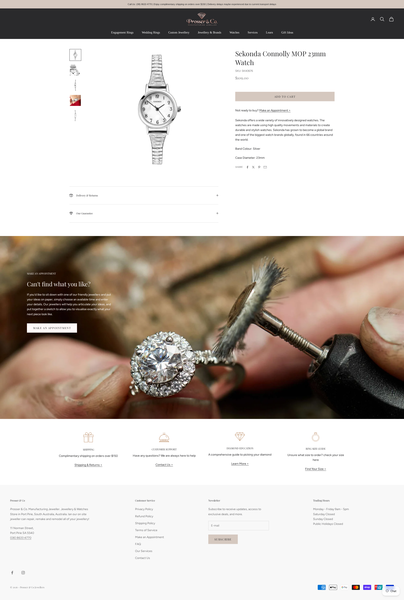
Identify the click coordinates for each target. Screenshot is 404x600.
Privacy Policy (144, 509)
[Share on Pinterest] (259, 167)
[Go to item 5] (75, 115)
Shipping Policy (145, 523)
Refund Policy (144, 516)
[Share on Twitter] (253, 167)
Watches (234, 32)
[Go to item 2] (75, 70)
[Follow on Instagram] (23, 573)
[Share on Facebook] (247, 167)
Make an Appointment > (275, 110)
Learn (269, 32)
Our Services (143, 551)
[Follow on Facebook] (12, 573)
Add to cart (285, 96)
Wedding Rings (151, 32)
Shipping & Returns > (88, 465)
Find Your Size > (315, 469)
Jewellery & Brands (209, 32)
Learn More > (240, 463)
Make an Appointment (52, 328)
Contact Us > (164, 465)
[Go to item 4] (75, 100)
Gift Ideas (287, 32)
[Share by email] (265, 167)
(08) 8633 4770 (20, 538)
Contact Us (142, 558)
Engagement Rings (122, 32)
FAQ (138, 544)
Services (253, 32)
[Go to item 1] (75, 55)
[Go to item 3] (75, 85)
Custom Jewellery (178, 32)
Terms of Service (146, 530)
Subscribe (223, 539)
